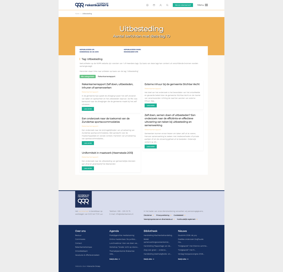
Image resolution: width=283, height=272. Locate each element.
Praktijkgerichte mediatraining (121, 235)
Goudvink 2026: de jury (187, 235)
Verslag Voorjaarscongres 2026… (191, 254)
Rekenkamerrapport (90, 92)
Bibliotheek (150, 230)
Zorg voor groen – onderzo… (155, 250)
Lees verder (88, 109)
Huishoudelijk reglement (186, 219)
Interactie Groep (93, 266)
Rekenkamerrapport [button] (106, 76)
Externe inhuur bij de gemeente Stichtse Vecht (172, 84)
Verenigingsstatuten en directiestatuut (158, 219)
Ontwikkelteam (81, 251)
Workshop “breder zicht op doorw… (124, 247)
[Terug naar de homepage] (91, 5)
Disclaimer (148, 215)
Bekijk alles (113, 259)
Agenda (114, 230)
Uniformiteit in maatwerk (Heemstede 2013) (107, 152)
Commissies (80, 239)
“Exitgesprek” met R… (187, 250)
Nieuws (182, 230)
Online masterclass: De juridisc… (122, 239)
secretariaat (84, 211)
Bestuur (78, 235)
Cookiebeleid (178, 215)
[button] (202, 5)
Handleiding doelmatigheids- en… (157, 254)
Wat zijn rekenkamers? (183, 5)
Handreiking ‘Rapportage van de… (157, 246)
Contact (78, 243)
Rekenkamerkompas (83, 247)
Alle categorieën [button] (88, 76)
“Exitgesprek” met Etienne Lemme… (193, 246)
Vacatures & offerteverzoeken (87, 255)
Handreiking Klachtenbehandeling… (158, 235)
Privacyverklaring (162, 215)
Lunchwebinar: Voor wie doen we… (123, 243)
